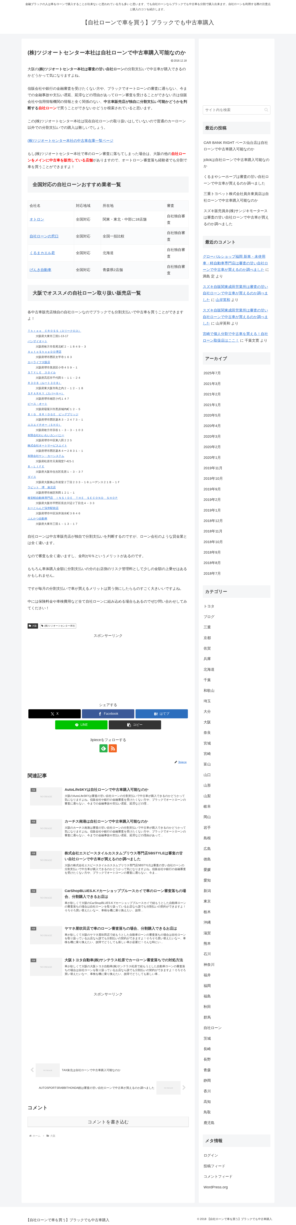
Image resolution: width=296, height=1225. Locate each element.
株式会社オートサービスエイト (47, 445)
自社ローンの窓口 (44, 236)
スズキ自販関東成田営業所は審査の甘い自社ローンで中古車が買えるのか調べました (235, 293)
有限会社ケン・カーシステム (46, 456)
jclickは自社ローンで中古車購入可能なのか (236, 163)
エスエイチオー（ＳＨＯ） (44, 424)
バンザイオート (37, 341)
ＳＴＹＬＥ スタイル (42, 372)
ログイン (211, 1155)
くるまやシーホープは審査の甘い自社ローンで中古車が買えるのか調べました (236, 180)
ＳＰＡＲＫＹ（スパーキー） (46, 393)
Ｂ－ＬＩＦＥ (36, 466)
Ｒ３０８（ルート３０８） (44, 383)
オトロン (37, 219)
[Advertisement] (108, 667)
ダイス (32, 476)
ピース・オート (37, 403)
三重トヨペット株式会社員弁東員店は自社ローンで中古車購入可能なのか (236, 197)
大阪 (34, 625)
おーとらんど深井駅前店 (43, 508)
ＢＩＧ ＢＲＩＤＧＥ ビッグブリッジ (53, 414)
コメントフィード (218, 1176)
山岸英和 (223, 300)
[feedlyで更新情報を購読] (103, 748)
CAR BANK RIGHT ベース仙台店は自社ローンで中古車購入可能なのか (236, 146)
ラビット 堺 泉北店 (42, 487)
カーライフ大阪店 (39, 362)
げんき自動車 (40, 270)
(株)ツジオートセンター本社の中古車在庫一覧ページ (70, 141)
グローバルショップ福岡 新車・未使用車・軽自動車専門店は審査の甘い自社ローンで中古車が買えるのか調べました (235, 263)
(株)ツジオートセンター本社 (59, 625)
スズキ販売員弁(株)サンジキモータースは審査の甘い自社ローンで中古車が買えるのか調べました (236, 217)
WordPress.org (216, 1187)
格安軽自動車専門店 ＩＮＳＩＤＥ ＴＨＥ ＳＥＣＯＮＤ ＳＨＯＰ (73, 497)
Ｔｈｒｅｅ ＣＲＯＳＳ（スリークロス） (54, 330)
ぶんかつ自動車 (37, 518)
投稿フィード (214, 1166)
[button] (135, 724)
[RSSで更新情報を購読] (113, 748)
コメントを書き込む (108, 1121)
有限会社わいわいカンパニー (46, 435)
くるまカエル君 (42, 253)
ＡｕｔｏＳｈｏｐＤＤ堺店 (44, 351)
